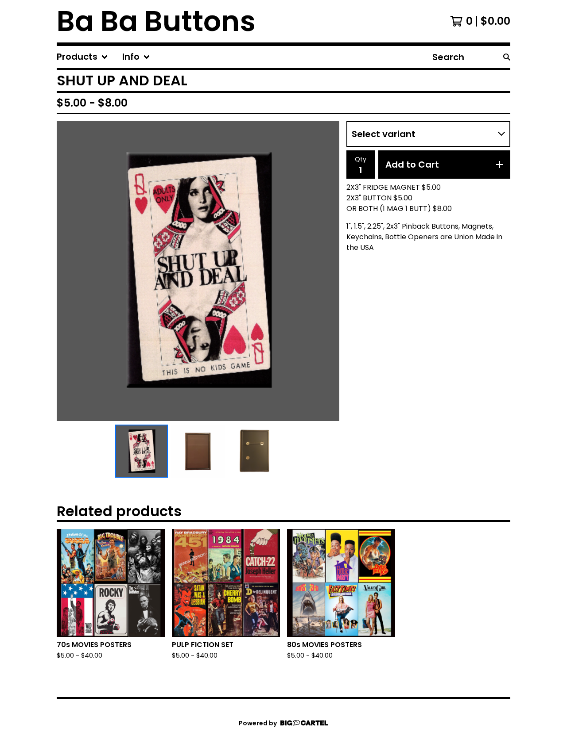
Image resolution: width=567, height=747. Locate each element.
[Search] (507, 57)
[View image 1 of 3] (141, 451)
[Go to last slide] (69, 271)
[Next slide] (327, 271)
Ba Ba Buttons (156, 21)
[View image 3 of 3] (254, 451)
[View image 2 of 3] (198, 451)
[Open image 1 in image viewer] (198, 271)
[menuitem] (82, 57)
